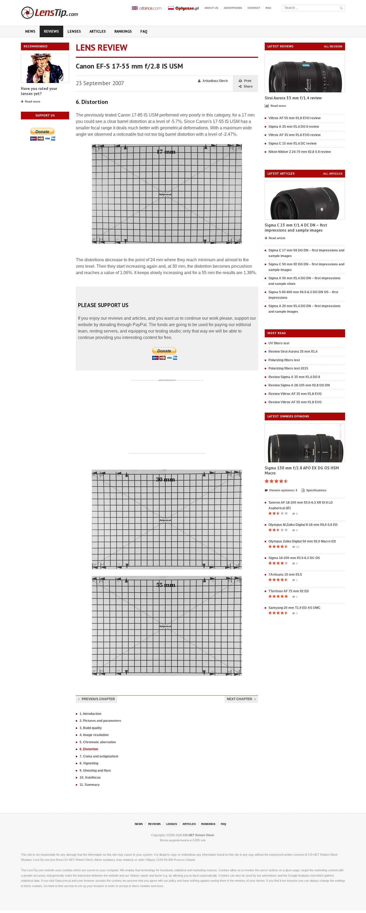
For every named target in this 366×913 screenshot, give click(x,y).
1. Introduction (90, 714)
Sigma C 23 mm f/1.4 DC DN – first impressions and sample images (296, 227)
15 (297, 546)
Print (247, 81)
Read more (32, 101)
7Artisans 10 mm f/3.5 (285, 574)
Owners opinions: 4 (283, 490)
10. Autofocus (90, 777)
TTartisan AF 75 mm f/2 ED (288, 591)
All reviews (333, 46)
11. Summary (90, 785)
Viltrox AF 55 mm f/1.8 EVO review (294, 118)
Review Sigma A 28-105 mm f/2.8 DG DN (299, 385)
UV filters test (278, 343)
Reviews (51, 31)
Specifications (316, 490)
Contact (254, 7)
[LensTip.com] (56, 11)
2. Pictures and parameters (100, 721)
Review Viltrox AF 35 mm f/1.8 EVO (295, 394)
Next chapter (239, 699)
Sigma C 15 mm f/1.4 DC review (292, 143)
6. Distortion (89, 749)
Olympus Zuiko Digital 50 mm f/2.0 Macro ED (302, 541)
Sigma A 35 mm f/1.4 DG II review (293, 127)
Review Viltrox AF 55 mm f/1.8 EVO (295, 402)
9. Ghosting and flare (95, 770)
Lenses (74, 31)
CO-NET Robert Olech (198, 835)
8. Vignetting (89, 763)
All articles (332, 173)
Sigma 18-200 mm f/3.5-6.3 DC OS (294, 558)
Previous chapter (98, 699)
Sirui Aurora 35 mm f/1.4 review (293, 97)
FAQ (143, 31)
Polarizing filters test (284, 360)
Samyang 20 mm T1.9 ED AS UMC (294, 608)
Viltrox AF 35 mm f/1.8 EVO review (294, 135)
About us (211, 7)
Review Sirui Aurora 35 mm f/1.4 (293, 351)
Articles (97, 31)
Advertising (233, 7)
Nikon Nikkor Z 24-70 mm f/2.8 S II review (299, 152)
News (30, 31)
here (51, 886)
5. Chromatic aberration (98, 742)
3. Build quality (91, 728)
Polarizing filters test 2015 (288, 368)
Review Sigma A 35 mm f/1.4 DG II (294, 377)
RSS (268, 7)
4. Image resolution (94, 735)
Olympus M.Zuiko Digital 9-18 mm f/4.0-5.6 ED (303, 525)
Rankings (123, 31)
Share (248, 86)
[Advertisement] (167, 416)
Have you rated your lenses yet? (39, 91)
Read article (277, 238)
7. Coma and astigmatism (99, 756)
